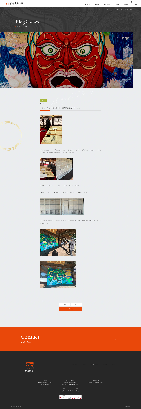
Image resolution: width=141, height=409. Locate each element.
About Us (74, 364)
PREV (65, 304)
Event (84, 364)
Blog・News (94, 364)
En (135, 2)
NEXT (76, 304)
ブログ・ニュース (109, 10)
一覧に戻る (70, 309)
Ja (131, 2)
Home (100, 9)
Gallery (105, 364)
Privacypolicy (127, 406)
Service (114, 364)
